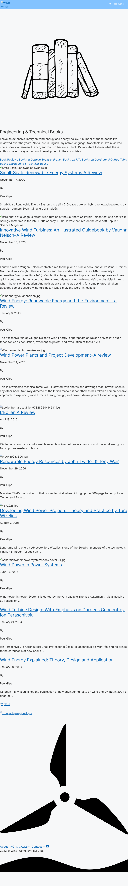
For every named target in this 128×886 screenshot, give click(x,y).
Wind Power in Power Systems (31, 564)
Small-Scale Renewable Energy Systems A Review (51, 172)
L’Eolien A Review (17, 412)
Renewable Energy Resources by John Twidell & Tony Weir (59, 461)
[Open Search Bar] (110, 4)
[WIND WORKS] (6, 4)
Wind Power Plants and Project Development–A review (55, 355)
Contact (37, 846)
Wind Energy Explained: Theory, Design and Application (57, 659)
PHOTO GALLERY (20, 846)
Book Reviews (9, 159)
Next (7, 704)
